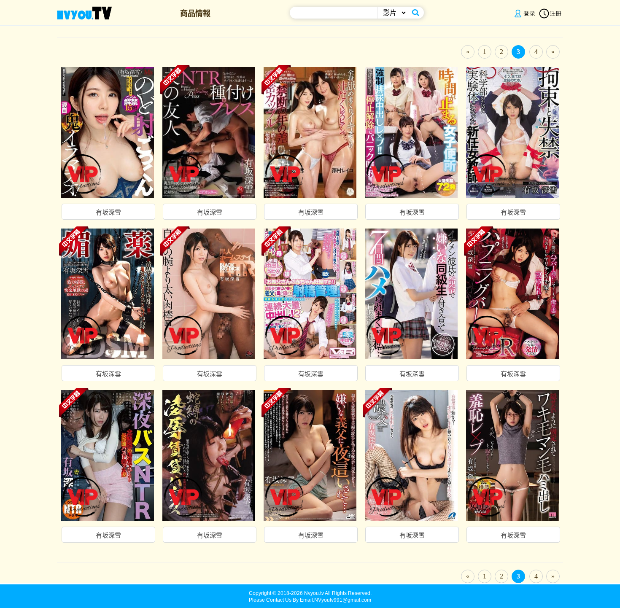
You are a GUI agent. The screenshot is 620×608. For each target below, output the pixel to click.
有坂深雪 (108, 212)
